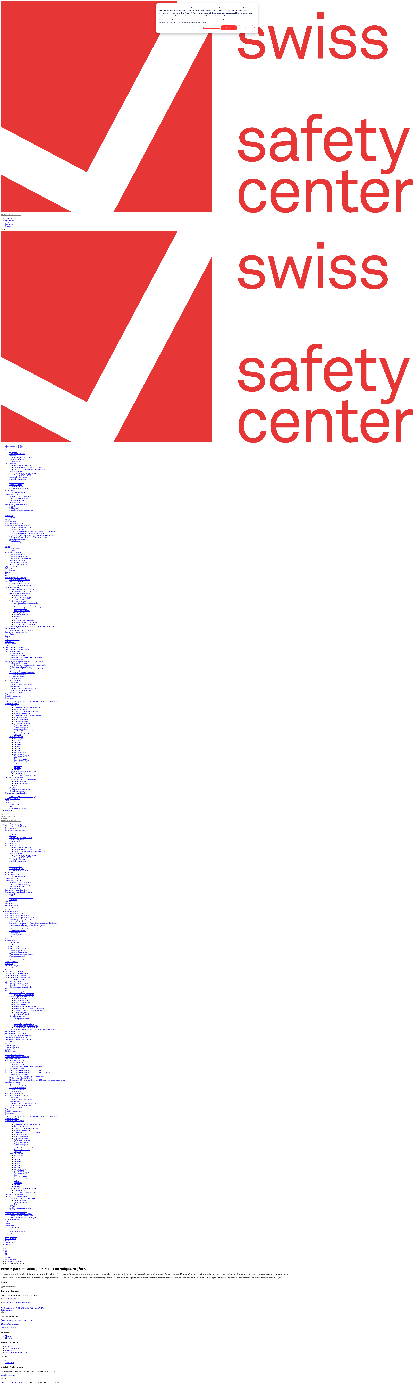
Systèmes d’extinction (16, 529)
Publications (13, 508)
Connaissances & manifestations (16, 504)
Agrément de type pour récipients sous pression (30, 607)
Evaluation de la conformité (18, 663)
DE (6, 1248)
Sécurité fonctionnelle (16, 653)
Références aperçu (11, 905)
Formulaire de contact (8, 1328)
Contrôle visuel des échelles (18, 489)
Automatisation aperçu (12, 640)
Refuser (246, 28)
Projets (7, 547)
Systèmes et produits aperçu (14, 1121)
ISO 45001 (17, 748)
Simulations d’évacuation (18, 556)
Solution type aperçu (12, 874)
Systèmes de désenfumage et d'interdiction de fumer (27, 533)
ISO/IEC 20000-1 (20, 752)
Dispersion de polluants (17, 560)
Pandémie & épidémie (16, 459)
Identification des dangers (18, 477)
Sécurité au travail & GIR (14, 446)
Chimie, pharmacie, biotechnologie (26, 711)
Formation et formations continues (21, 510)
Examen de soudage (16, 678)
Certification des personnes (14, 777)
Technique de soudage (12, 671)
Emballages (13, 618)
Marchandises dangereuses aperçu (16, 576)
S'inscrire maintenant (8, 1375)
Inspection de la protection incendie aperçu (19, 917)
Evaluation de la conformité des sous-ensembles (30, 665)
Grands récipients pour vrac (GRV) (21, 593)
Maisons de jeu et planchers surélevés (22, 690)
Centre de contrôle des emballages (25, 624)
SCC (15, 758)
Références (9, 516)
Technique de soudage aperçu (15, 1084)
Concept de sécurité (16, 471)
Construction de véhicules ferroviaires (22, 673)
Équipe (7, 520)
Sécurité (8, 514)
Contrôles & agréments (17, 613)
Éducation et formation (21, 709)
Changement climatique (17, 808)
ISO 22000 (17, 744)
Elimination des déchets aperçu (15, 1033)
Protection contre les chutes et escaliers (22, 688)
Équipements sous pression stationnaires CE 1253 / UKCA (25, 661)
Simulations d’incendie (13, 552)
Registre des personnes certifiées (20, 789)
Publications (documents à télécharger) (22, 797)
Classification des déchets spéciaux (21, 630)
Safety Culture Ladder (21, 762)
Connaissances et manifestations (16, 632)
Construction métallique (17, 675)
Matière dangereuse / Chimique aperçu (18, 977)
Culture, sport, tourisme (22, 725)
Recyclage (17, 735)
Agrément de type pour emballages (26, 622)
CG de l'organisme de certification (25, 775)
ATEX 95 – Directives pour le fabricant (27, 467)
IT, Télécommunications (22, 723)
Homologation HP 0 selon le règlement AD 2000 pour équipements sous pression (37, 669)
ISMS (11, 806)
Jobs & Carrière (10, 220)
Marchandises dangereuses (14, 574)
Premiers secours (15, 461)
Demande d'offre (19, 773)
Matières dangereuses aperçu (15, 991)
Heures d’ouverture (20, 609)
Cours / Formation (11, 566)
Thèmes (8, 803)
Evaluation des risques (17, 655)
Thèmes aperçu (10, 1225)
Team (7, 646)
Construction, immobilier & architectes (27, 708)
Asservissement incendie (17, 539)
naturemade (18, 766)
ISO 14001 (17, 768)
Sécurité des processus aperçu (15, 1061)
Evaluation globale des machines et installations (25, 657)
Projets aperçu (10, 940)
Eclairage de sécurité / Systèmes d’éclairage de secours (28, 537)
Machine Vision (10, 644)
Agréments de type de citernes (24, 591)
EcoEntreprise (18, 739)
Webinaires (13, 512)
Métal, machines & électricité (24, 731)
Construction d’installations (14, 647)
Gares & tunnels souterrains (18, 564)
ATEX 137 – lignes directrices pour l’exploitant (30, 469)
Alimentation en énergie (22, 713)
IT (6, 1252)
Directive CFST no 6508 (22, 475)
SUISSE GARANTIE (21, 760)
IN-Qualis (17, 740)
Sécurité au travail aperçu (13, 845)
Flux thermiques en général (18, 562)
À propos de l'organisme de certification (23, 772)
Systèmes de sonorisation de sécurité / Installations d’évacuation (31, 535)
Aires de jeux (14, 682)
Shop (7, 222)
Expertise (17, 616)
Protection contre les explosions (20, 465)
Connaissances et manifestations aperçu (18, 1039)
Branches (12, 706)
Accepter (229, 28)
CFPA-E (12, 787)
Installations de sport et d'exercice (20, 684)
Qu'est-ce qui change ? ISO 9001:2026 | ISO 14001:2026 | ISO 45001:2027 (31, 702)
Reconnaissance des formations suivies (22, 779)
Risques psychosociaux (17, 454)
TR (6, 1254)
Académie (8, 810)
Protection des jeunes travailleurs (20, 458)
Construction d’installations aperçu (17, 649)
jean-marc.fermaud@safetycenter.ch (18, 1302)
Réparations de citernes (22, 615)
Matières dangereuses (12, 587)
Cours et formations (16, 692)
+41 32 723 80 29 (13, 1299)
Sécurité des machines (16, 483)
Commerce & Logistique (22, 721)
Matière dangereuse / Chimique (15, 578)
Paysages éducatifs (15, 686)
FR (6, 1250)
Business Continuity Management (20, 496)
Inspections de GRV (21, 595)
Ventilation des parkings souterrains (21, 558)
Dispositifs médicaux (21, 729)
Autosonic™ (9, 642)
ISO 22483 (17, 746)
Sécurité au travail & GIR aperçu (16, 448)
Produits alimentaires (21, 727)
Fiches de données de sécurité (19, 580)
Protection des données (17, 1382)
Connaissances (10, 224)
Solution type (9, 490)
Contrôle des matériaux (13, 696)
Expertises (12, 551)
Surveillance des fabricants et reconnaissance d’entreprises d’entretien (33, 626)
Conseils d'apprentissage (17, 791)
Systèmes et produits (12, 704)
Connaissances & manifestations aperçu (18, 892)
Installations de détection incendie (20, 527)
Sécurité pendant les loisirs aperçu (16, 1095)
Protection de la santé (12, 450)
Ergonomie (13, 452)
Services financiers (20, 717)
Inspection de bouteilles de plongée (26, 603)
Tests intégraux (14, 541)
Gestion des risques (11, 494)
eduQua (16, 764)
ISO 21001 (17, 742)
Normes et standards (16, 737)
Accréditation (14, 804)
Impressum (5, 1382)
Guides (11, 634)
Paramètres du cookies (211, 28)
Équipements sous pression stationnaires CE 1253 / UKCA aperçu (27, 1072)
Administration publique (22, 733)
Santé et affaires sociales (22, 719)
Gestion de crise (14, 502)
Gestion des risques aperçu (14, 880)
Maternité (12, 456)
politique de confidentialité (231, 16)
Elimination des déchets (13, 628)
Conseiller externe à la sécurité (19, 583)
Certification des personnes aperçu (16, 1196)
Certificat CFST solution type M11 (25, 473)
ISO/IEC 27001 (19, 754)
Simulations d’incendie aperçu (15, 948)
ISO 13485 (17, 770)
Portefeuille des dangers (17, 479)
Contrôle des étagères (16, 487)
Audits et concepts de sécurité (19, 500)
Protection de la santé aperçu (15, 830)
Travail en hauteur (15, 485)
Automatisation (10, 638)
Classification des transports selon (20, 585)
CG (26, 1382)
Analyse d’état (14, 549)
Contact (7, 226)
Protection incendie (11, 521)
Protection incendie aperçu (14, 523)
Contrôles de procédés (17, 677)
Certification (9, 698)
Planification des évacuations (19, 498)
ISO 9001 (17, 750)
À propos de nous (11, 218)
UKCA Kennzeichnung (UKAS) (20, 667)
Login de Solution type (17, 492)
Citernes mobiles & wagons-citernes (21, 589)
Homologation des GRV (22, 599)
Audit (11, 481)
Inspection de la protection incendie (17, 525)
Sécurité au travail (11, 463)
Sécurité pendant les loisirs (14, 680)
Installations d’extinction (22, 611)
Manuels (12, 506)
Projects (12, 518)
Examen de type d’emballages (24, 620)
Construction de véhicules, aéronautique (27, 715)
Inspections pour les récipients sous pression (29, 605)
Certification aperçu (12, 700)
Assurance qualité (15, 543)
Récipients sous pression (17, 601)
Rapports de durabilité (21, 756)
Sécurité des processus (12, 651)
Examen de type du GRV (22, 597)
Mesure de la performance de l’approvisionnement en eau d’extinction (33, 531)
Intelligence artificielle (12, 799)
